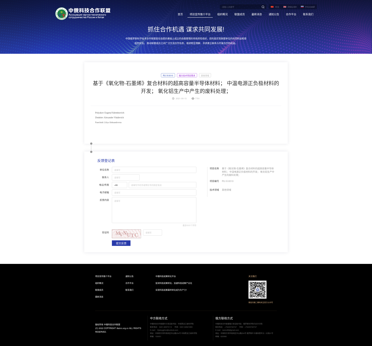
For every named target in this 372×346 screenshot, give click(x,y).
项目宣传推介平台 (200, 14)
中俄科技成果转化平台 (165, 276)
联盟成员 (239, 14)
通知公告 (274, 14)
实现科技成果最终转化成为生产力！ (171, 289)
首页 (180, 14)
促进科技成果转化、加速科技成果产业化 (173, 282)
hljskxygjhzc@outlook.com (167, 330)
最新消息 (257, 14)
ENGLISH (292, 6)
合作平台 (291, 14)
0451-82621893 (186, 327)
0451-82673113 (165, 327)
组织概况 (222, 14)
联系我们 (308, 14)
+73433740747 (230, 327)
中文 (277, 6)
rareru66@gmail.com (230, 330)
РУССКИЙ (310, 6)
